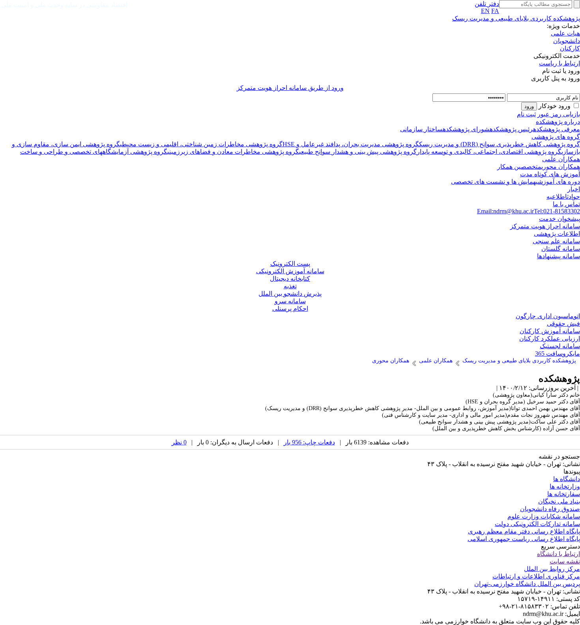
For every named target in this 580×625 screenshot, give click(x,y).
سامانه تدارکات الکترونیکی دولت (537, 524)
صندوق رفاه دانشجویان (550, 509)
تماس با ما (566, 204)
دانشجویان (566, 40)
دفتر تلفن (487, 3)
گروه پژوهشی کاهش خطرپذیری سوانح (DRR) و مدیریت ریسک (499, 144)
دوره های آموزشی (558, 181)
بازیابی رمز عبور (558, 114)
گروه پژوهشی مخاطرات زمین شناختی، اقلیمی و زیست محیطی (201, 144)
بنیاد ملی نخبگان (559, 501)
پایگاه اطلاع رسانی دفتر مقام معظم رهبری (524, 531)
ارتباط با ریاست (559, 63)
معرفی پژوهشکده (556, 129)
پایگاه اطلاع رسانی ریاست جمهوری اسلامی (524, 538)
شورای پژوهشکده (466, 129)
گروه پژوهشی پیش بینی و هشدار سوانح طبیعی (358, 151)
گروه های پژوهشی (555, 136)
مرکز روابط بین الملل (552, 568)
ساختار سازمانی (421, 129)
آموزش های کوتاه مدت (550, 174)
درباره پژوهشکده (558, 121)
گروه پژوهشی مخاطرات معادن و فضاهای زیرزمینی (233, 151)
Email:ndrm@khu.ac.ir (505, 211)
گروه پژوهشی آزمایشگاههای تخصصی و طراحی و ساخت (93, 151)
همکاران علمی (561, 159)
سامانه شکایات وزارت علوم (543, 516)
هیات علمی (565, 33)
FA (495, 10)
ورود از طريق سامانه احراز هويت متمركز (290, 87)
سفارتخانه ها (563, 494)
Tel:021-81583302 (557, 211)
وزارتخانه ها (565, 486)
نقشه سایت (565, 561)
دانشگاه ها (566, 479)
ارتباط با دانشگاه (558, 553)
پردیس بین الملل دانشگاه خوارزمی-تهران (527, 583)
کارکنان (570, 48)
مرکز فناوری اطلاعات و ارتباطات (536, 576)
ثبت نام (526, 114)
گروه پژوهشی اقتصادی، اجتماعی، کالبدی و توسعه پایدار (489, 151)
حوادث (573, 196)
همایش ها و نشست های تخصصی (493, 181)
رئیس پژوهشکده (511, 129)
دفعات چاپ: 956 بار (309, 442)
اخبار (573, 189)
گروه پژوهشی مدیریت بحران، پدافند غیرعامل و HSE (351, 144)
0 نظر (179, 442)
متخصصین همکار (519, 166)
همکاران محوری (560, 166)
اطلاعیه (556, 196)
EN (485, 10)
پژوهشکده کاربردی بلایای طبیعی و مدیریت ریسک (516, 18)
